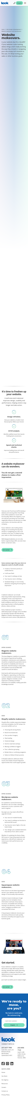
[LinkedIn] (11, 1063)
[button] (25, 3)
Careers (4, 1087)
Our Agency (5, 1080)
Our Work (4, 1076)
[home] (4, 3)
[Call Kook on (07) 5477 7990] (14, 3)
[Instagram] (7, 1063)
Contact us (5, 1091)
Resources (5, 1083)
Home (3, 29)
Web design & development (13, 29)
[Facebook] (3, 1063)
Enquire (19, 3)
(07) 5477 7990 (7, 1048)
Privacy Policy (5, 1095)
